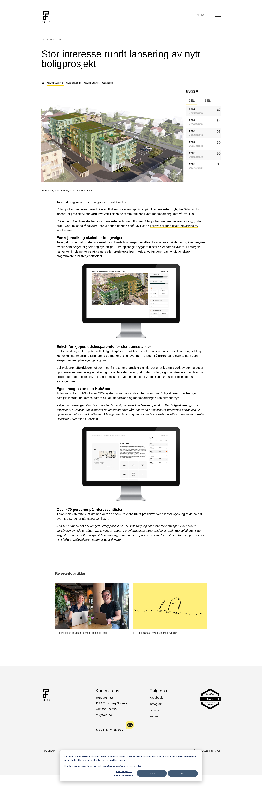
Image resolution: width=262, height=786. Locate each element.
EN (197, 15)
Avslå (182, 773)
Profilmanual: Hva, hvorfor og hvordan (157, 633)
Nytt (61, 39)
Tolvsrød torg (192, 209)
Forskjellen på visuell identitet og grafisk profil (83, 633)
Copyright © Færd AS (203, 750)
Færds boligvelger (126, 242)
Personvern (49, 750)
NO (203, 15)
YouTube (155, 716)
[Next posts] (213, 604)
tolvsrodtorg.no (71, 351)
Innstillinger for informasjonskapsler (124, 773)
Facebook (156, 697)
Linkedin (155, 710)
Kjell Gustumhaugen (62, 190)
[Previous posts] (48, 604)
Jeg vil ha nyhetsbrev (109, 729)
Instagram (156, 704)
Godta (152, 773)
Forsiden (48, 39)
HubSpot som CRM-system (96, 393)
